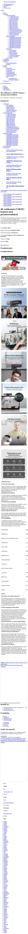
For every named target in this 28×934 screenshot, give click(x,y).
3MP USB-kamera (13, 23)
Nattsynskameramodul (14, 33)
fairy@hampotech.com (8, 4)
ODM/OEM (6, 60)
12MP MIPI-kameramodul (15, 37)
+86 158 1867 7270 (7, 708)
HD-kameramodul (21, 740)
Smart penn (6, 59)
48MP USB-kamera (13, 27)
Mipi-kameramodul (10, 36)
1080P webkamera (13, 52)
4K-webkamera (12, 50)
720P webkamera (13, 54)
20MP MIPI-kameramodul (15, 42)
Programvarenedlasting (11, 63)
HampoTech (9, 68)
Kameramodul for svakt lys (15, 32)
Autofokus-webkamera (14, 55)
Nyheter (5, 65)
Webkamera (9, 49)
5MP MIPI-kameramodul (15, 46)
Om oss (5, 67)
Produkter (5, 14)
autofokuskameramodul (19, 741)
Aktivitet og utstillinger (11, 74)
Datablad (8, 64)
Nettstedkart (8, 738)
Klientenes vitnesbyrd (14, 79)
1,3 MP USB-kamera (14, 16)
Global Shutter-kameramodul (15, 31)
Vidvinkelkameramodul (17, 738)
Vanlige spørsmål (10, 76)
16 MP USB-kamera (13, 19)
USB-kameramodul (10, 15)
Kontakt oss (6, 81)
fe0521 (5, 6)
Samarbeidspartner (10, 73)
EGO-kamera (9, 58)
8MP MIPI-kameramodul (15, 47)
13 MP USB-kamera (13, 18)
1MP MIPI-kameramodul (15, 41)
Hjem (4, 13)
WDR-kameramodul (13, 34)
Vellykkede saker (13, 78)
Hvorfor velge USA (10, 69)
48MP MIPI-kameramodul (15, 45)
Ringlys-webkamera (13, 56)
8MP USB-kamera (13, 25)
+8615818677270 (7, 5)
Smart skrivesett (7, 146)
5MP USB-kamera (13, 24)
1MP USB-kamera (13, 20)
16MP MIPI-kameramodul (15, 40)
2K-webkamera (12, 51)
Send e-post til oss (5, 245)
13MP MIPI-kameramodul (15, 38)
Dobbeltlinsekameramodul (15, 29)
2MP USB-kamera (13, 22)
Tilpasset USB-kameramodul (7, 741)
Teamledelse (9, 70)
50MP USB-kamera (13, 28)
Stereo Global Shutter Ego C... (15, 154)
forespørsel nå (4, 736)
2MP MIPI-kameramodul (15, 43)
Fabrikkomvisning (10, 72)
